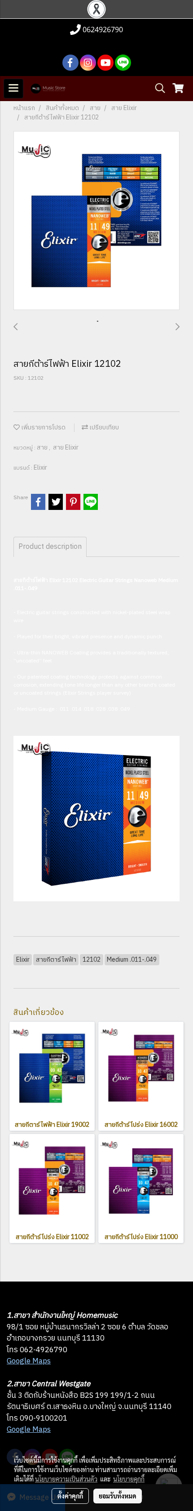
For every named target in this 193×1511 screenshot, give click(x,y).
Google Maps (29, 1361)
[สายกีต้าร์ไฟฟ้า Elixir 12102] (96, 221)
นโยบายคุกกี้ (129, 1479)
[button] (157, 88)
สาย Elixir (66, 447)
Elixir (40, 468)
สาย (43, 447)
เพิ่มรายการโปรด (43, 427)
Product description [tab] (50, 547)
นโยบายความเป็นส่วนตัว (66, 1479)
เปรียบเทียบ (103, 427)
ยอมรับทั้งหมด (117, 1496)
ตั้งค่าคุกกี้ (70, 1496)
